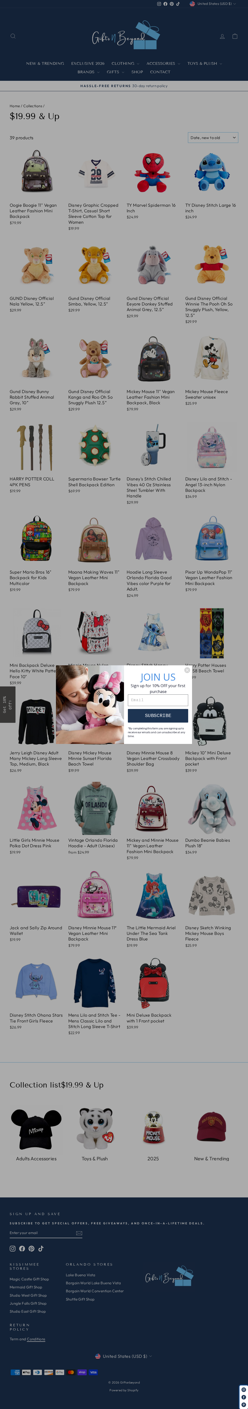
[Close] (187, 670)
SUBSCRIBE (158, 715)
